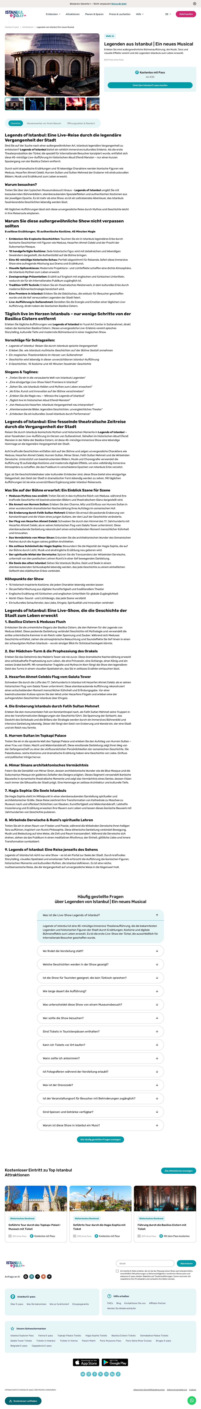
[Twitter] (100, 1374)
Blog (118, 1303)
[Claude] (43, 1276)
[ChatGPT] (25, 1276)
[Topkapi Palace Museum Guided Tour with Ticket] (36, 1198)
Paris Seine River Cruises (139, 1340)
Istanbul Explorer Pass (22, 1335)
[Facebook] (94, 1374)
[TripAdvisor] (82, 1374)
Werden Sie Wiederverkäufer (121, 1308)
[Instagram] (88, 1374)
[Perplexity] (31, 1276)
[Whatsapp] (191, 1400)
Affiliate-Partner (157, 1303)
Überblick (16, 123)
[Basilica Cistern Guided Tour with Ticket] (165, 1198)
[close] (193, 3)
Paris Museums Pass (110, 1340)
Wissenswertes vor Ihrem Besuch (44, 123)
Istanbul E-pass (26, 1390)
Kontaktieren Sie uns (135, 1303)
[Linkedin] (112, 1374)
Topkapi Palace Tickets (69, 1335)
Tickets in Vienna (69, 1340)
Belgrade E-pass (18, 1345)
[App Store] (86, 1362)
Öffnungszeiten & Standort (81, 123)
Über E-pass (16, 1304)
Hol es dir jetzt (118, 3)
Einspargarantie (80, 1304)
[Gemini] (49, 1276)
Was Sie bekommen (36, 1304)
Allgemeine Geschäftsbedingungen (149, 1390)
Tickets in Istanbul (45, 1340)
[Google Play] (115, 1362)
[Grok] (37, 1276)
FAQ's (110, 1303)
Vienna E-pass (45, 1335)
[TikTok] (118, 1374)
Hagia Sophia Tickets (96, 1335)
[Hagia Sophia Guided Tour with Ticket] (100, 1198)
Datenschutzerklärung (177, 1390)
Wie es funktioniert (59, 1304)
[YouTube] (106, 1374)
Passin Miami (88, 1340)
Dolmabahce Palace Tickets (154, 1335)
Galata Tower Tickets (21, 1340)
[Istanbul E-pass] (16, 14)
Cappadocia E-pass (42, 1345)
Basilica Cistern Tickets (124, 1335)
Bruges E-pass (163, 1340)
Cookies (192, 1390)
